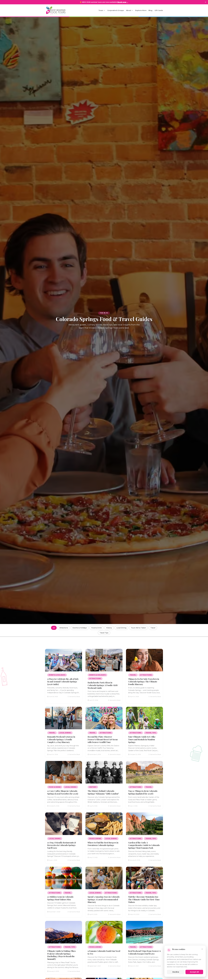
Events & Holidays (80, 628)
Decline (175, 972)
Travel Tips (104, 633)
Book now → (122, 2)
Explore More (140, 10)
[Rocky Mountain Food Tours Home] (58, 10)
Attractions (63, 628)
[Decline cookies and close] (202, 949)
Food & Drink (96, 628)
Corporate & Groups (115, 10)
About (128, 10)
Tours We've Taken (138, 628)
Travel (152, 628)
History (109, 628)
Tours (100, 10)
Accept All (194, 972)
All (54, 628)
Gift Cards (159, 10)
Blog (150, 10)
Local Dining (121, 628)
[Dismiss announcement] (205, 2)
